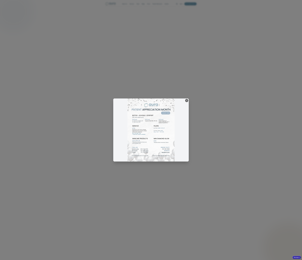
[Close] (186, 100)
